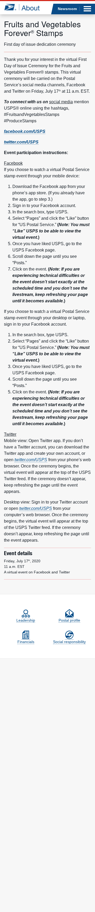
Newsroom (67, 9)
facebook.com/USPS (24, 131)
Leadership (25, 620)
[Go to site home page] (22, 7)
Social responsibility (69, 642)
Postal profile (69, 620)
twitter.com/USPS (21, 142)
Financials (25, 642)
